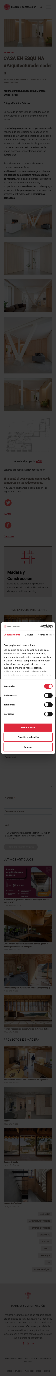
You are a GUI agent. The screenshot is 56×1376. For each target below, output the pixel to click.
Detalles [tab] (29, 634)
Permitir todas (28, 727)
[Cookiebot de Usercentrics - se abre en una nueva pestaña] (40, 626)
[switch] (48, 695)
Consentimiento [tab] (11, 634)
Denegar (28, 747)
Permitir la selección (28, 737)
